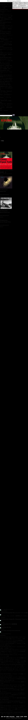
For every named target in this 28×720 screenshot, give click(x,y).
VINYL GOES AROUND (17, 7)
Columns (26, 3)
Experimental (6, 194)
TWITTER (21, 716)
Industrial (2, 194)
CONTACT (7, 716)
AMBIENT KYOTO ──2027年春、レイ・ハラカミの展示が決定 (6, 88)
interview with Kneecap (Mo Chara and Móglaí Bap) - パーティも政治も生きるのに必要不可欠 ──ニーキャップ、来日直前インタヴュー (12, 703)
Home (14, 3)
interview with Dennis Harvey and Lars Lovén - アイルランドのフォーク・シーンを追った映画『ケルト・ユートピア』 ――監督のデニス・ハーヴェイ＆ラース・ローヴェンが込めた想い (13, 639)
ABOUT (2, 716)
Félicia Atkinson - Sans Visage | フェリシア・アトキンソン (6, 72)
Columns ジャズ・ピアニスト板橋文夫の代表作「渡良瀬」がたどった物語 (6, 54)
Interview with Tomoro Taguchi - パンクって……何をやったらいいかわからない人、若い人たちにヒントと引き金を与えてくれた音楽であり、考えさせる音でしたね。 (13, 679)
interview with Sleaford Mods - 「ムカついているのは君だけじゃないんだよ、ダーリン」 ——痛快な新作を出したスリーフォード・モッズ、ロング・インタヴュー (12, 695)
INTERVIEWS (3, 635)
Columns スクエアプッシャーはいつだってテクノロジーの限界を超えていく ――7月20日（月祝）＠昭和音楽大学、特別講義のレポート (6, 17)
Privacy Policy (12, 716)
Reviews (17, 3)
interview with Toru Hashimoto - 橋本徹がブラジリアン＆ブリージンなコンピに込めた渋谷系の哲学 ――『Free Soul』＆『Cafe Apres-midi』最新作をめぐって (12, 643)
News (15, 5)
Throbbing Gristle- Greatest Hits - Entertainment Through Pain (14, 619)
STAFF (5, 716)
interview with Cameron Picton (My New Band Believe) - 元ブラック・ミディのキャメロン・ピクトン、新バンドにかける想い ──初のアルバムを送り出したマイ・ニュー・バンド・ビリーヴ (13, 666)
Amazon (1, 175)
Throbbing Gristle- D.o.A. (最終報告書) (9, 624)
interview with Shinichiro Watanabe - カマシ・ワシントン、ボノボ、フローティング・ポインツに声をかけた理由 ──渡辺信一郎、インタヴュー (12, 690)
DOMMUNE (25, 7)
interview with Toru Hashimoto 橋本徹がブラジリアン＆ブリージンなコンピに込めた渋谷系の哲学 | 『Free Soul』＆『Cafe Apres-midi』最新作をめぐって (6, 78)
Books (2, 611)
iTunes (9, 633)
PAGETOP (25, 716)
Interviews (22, 3)
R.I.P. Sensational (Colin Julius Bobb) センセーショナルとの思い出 (6, 49)
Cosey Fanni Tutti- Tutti (6, 627)
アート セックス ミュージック (7, 609)
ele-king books (23, 5)
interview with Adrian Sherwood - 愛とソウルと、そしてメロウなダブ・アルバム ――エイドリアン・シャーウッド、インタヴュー (12, 671)
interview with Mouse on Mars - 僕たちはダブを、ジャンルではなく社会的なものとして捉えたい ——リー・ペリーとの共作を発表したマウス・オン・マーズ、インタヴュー (13, 651)
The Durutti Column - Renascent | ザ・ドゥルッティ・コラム (5, 11)
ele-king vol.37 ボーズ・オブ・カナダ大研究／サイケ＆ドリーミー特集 (6, 6)
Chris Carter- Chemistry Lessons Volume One (10, 630)
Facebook (17, 716)
